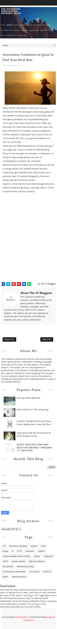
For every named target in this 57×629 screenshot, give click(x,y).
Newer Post (9, 339)
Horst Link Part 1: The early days (33, 409)
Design (5, 551)
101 (4, 546)
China (43, 546)
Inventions (30, 551)
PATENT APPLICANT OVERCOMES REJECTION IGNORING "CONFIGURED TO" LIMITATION (34, 447)
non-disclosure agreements (14, 571)
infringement (8, 566)
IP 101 (19, 551)
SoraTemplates (20, 617)
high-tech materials (36, 561)
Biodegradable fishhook (28, 398)
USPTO (5, 561)
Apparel (34, 546)
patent (5, 576)
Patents (37, 556)
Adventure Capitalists (18, 546)
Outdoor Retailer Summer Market (16, 556)
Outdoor (41, 551)
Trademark (48, 556)
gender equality (18, 561)
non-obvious (34, 571)
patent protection (19, 576)
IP (12, 551)
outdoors (47, 571)
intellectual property (25, 566)
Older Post (46, 339)
